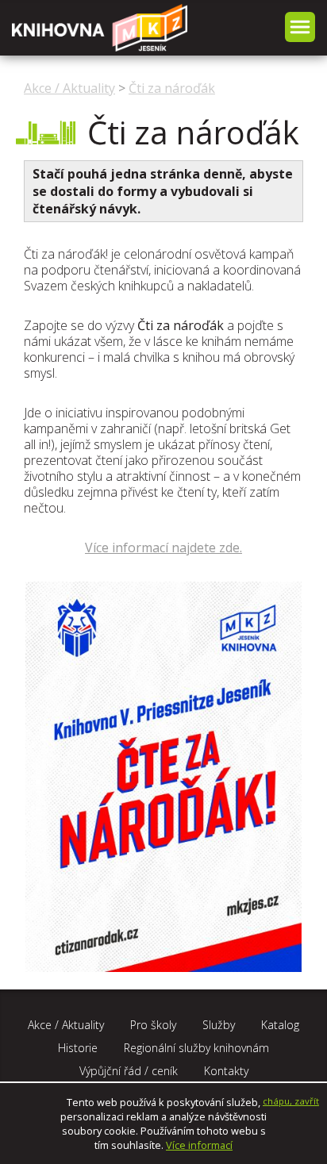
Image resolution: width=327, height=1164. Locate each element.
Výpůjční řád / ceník (128, 1070)
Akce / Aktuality (69, 88)
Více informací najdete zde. (163, 547)
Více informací (199, 1145)
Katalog (280, 1024)
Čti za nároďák (172, 88)
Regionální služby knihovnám (196, 1047)
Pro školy (153, 1024)
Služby (218, 1024)
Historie (78, 1047)
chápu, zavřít (291, 1101)
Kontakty (226, 1070)
